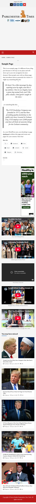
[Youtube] (24, 4)
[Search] (33, 52)
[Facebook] (14, 4)
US (4, 419)
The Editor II (6, 363)
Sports (4, 450)
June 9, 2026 (14, 426)
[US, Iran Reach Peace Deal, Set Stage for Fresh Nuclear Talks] (18, 379)
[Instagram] (17, 4)
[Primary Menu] (3, 52)
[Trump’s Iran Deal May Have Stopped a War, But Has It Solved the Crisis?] (18, 347)
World (4, 387)
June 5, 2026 (14, 489)
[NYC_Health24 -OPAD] (27, 191)
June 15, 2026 (14, 363)
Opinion (5, 356)
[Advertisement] (18, 37)
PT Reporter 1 (7, 395)
